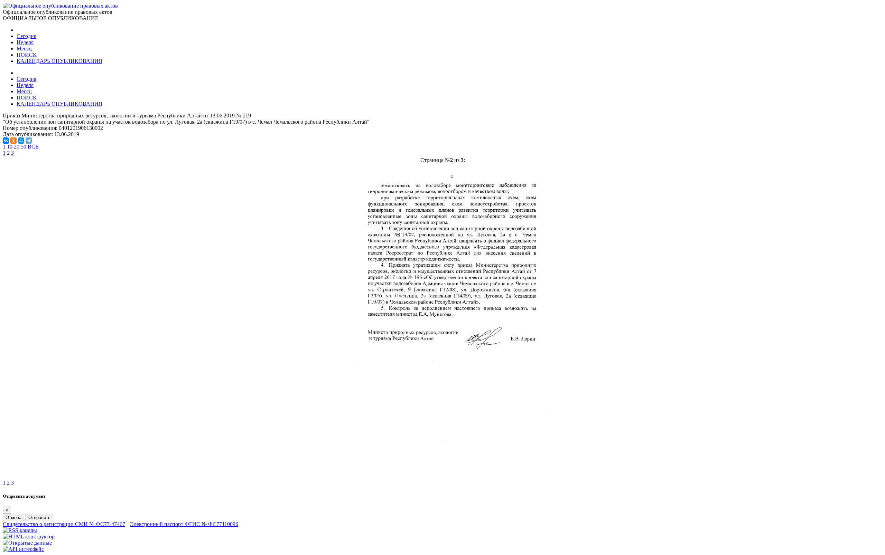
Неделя (25, 42)
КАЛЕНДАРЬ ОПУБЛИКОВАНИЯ (59, 61)
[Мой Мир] (21, 140)
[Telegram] (29, 140)
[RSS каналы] (20, 530)
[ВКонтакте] (6, 140)
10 (9, 147)
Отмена (13, 517)
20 (16, 147)
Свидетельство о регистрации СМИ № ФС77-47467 (64, 524)
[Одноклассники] (13, 140)
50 (23, 147)
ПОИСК (27, 55)
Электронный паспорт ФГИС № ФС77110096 (184, 524)
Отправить (39, 517)
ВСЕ (33, 147)
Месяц (24, 48)
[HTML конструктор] (29, 536)
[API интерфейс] (23, 549)
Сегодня (26, 36)
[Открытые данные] (27, 543)
